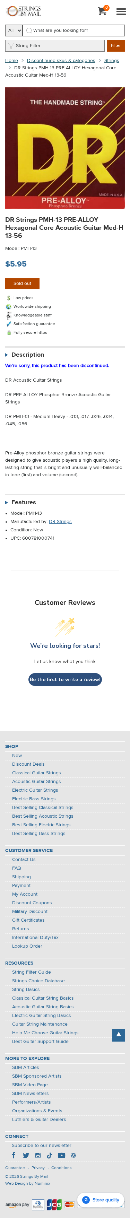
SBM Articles (25, 1067)
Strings (111, 60)
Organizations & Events (37, 1110)
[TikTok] (49, 1156)
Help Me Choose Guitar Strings (45, 1032)
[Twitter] (26, 1156)
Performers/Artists (31, 1102)
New (17, 755)
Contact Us (24, 859)
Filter (116, 46)
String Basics (26, 989)
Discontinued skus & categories (61, 60)
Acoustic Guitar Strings (36, 781)
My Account (24, 894)
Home (11, 60)
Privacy (38, 1168)
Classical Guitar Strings (36, 773)
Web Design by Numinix (27, 1184)
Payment (21, 885)
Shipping (21, 877)
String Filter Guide (31, 972)
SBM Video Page (30, 1084)
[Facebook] (14, 1156)
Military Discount (29, 911)
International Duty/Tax (35, 937)
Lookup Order (27, 946)
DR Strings (60, 521)
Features (23, 502)
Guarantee (15, 1168)
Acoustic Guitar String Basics (43, 1006)
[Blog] (73, 1156)
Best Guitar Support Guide (40, 1041)
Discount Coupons (32, 903)
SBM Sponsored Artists (37, 1076)
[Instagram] (38, 1156)
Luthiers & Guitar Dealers (39, 1119)
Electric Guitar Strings (35, 790)
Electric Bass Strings (34, 799)
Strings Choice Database (38, 980)
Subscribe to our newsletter (41, 1145)
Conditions (61, 1168)
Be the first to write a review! (65, 679)
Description (27, 355)
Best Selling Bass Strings (39, 833)
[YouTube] (61, 1156)
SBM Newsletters (30, 1093)
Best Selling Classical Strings (42, 807)
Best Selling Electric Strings (41, 825)
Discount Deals (28, 764)
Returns (20, 928)
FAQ (16, 868)
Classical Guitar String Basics (43, 998)
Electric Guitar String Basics (41, 1015)
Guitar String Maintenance (40, 1024)
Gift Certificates (28, 920)
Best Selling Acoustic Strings (42, 816)
